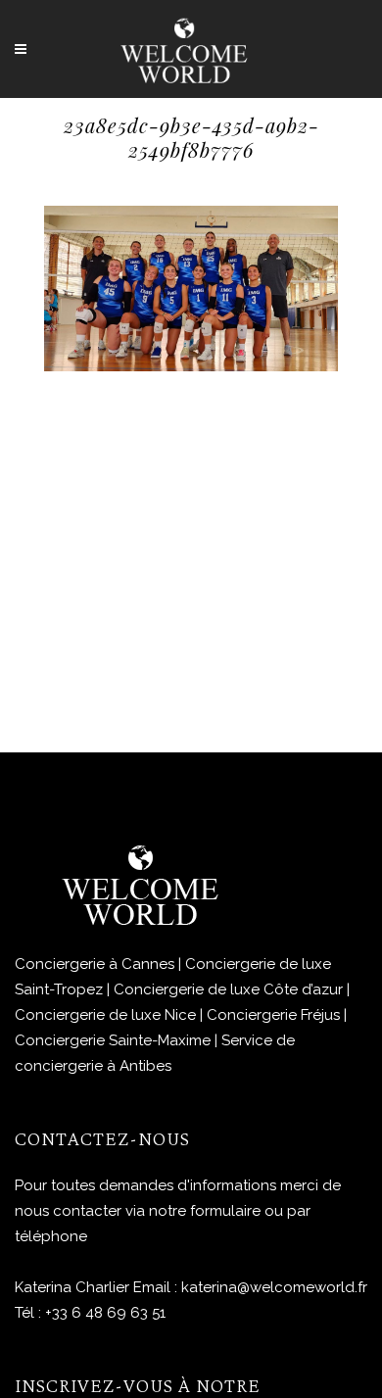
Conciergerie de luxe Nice (105, 1015)
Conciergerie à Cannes (94, 964)
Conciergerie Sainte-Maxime (113, 1040)
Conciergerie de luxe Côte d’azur (228, 989)
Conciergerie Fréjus (273, 1015)
